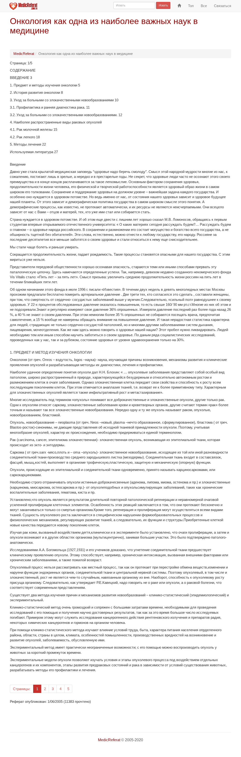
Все (204, 6)
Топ (191, 6)
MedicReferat (23, 54)
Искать (163, 5)
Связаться (222, 6)
